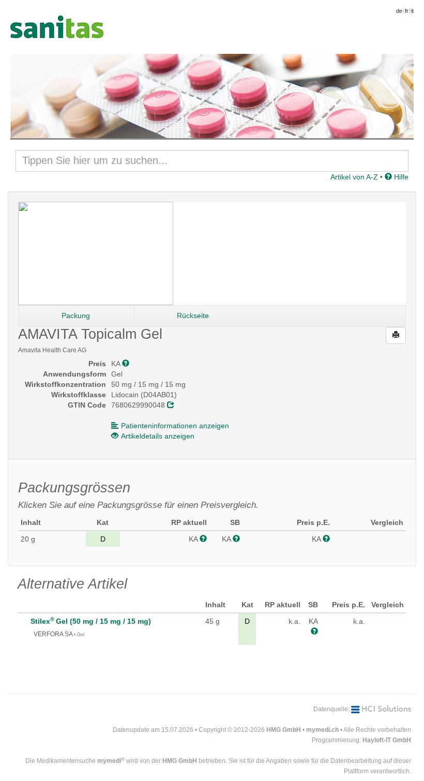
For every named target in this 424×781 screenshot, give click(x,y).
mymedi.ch (322, 729)
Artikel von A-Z (354, 177)
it (412, 11)
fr (406, 11)
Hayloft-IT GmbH (386, 740)
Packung (76, 315)
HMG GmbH (283, 729)
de (399, 11)
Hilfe (400, 177)
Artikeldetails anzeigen (157, 436)
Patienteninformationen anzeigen (175, 426)
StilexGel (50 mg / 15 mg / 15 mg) (91, 621)
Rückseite (193, 315)
